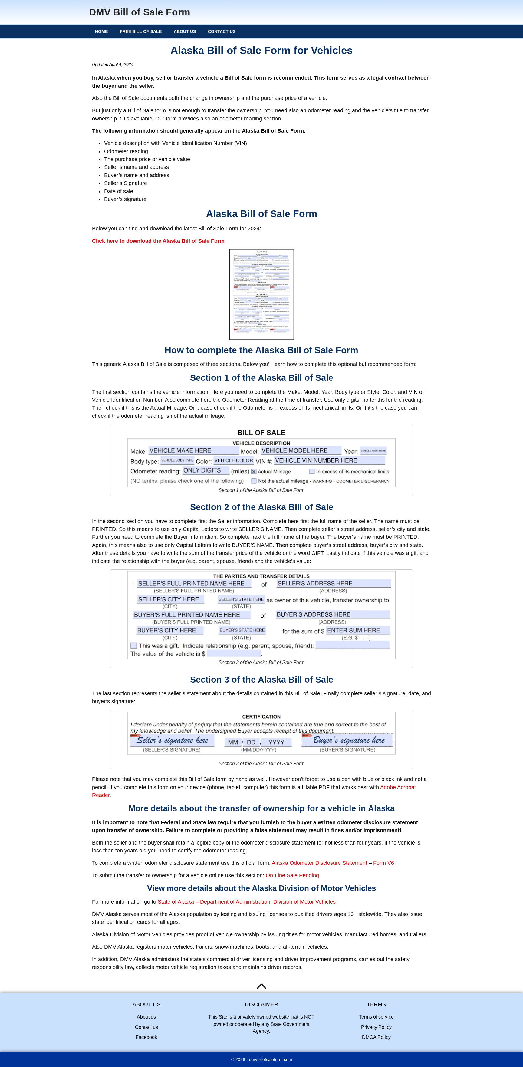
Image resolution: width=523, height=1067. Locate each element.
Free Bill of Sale (141, 31)
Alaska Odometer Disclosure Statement (319, 863)
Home (101, 31)
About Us (185, 31)
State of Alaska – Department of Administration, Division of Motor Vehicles (247, 902)
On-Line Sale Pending (292, 875)
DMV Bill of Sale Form (139, 12)
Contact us (221, 31)
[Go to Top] (261, 986)
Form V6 (383, 863)
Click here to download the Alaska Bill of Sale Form (158, 241)
